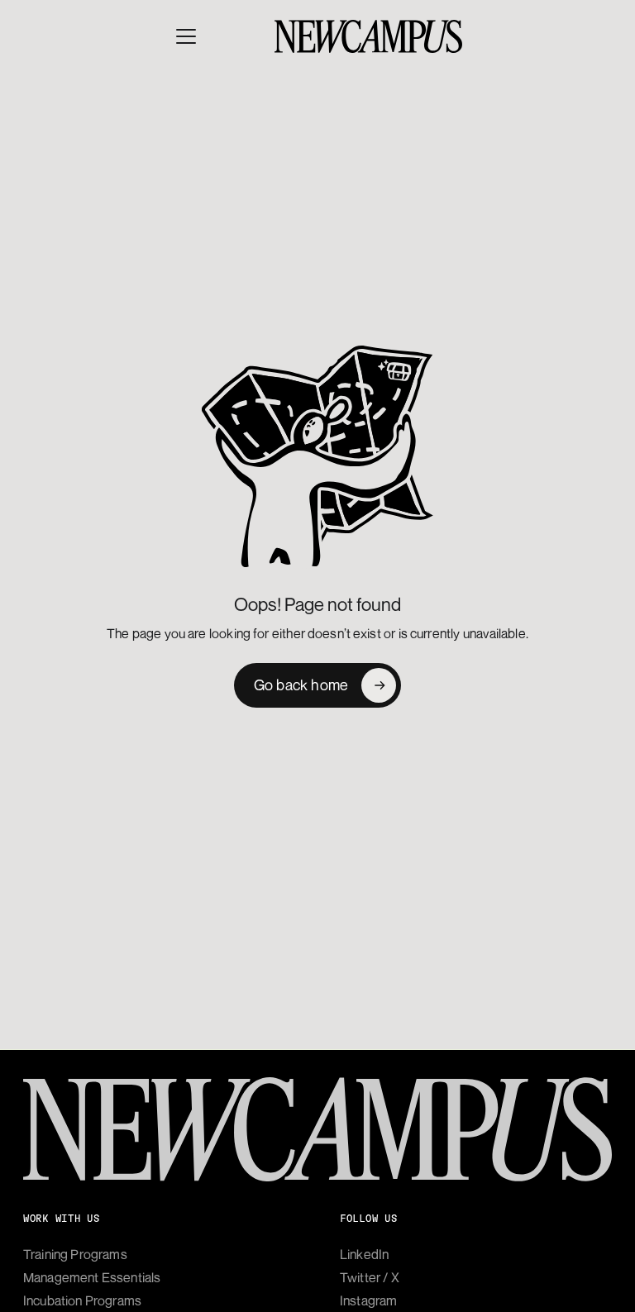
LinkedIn (364, 1254)
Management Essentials (91, 1277)
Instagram (368, 1300)
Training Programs (75, 1254)
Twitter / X (369, 1277)
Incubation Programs (82, 1300)
